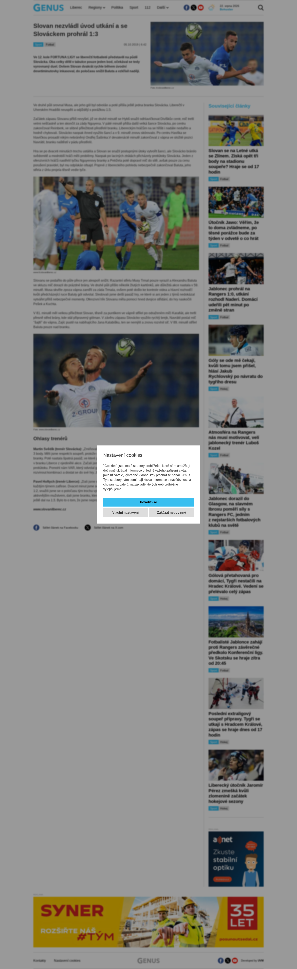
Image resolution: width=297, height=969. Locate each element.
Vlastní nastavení (125, 512)
